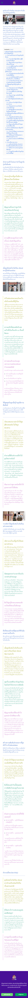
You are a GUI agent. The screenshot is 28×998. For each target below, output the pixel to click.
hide (12, 49)
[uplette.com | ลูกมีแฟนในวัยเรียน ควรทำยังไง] (14, 2)
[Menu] (2, 2)
